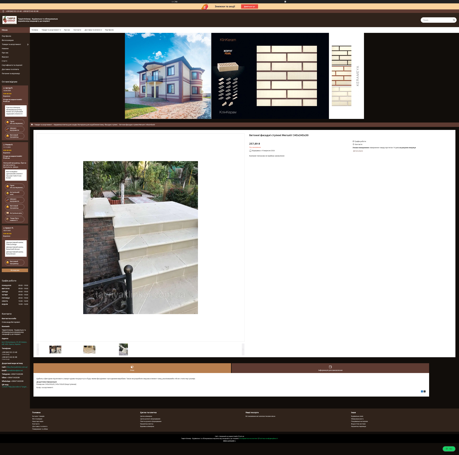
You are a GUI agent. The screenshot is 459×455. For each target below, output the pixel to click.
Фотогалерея (8, 40)
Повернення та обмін (40, 429)
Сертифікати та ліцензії (12, 65)
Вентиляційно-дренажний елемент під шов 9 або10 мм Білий (14, 175)
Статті (4, 61)
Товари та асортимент (50, 30)
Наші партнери (37, 421)
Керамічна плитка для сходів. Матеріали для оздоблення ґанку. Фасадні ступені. (86, 125)
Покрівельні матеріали (359, 421)
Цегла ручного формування (150, 419)
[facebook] (422, 392)
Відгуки (5, 57)
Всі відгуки (15, 270)
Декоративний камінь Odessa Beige (14, 243)
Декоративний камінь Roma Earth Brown (14, 248)
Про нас (67, 30)
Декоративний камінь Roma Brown (14, 253)
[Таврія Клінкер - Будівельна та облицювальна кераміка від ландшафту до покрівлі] (9, 20)
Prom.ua (241, 436)
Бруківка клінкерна (147, 426)
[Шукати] (454, 20)
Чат (450, 449)
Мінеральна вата (357, 419)
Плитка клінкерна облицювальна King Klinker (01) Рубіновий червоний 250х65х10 (14, 110)
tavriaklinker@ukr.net (15, 370)
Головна (35, 30)
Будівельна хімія (357, 416)
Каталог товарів (38, 416)
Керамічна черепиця (358, 426)
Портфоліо (109, 30)
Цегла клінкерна (146, 416)
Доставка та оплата (92, 30)
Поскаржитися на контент (248, 438)
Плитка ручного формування (150, 421)
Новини (5, 48)
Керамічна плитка (146, 424)
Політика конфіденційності (268, 438)
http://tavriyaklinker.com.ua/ (17, 367)
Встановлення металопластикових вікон (260, 416)
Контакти (77, 30)
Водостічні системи (358, 424)
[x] (425, 392)
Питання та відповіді (11, 73)
